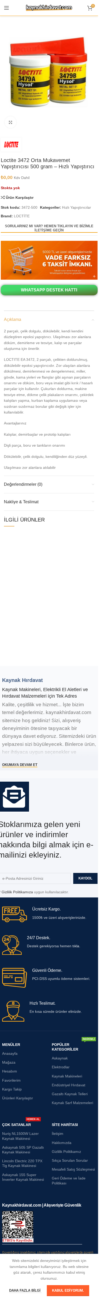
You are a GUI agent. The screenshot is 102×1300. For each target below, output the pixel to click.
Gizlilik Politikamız (66, 1151)
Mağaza (8, 1062)
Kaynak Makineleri (67, 1076)
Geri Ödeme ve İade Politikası (69, 1180)
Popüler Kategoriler (73, 1045)
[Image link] (49, 260)
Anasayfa (10, 1053)
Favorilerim (11, 1080)
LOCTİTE (22, 216)
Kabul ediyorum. (68, 1290)
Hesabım (9, 1071)
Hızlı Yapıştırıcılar (76, 207)
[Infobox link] (49, 914)
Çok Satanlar (21, 1123)
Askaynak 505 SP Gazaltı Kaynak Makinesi (23, 1149)
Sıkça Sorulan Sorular (70, 1160)
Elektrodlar (61, 1067)
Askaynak (60, 1058)
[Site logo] (49, 7)
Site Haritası (65, 1125)
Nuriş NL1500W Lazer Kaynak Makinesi (20, 1135)
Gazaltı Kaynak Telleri (70, 1094)
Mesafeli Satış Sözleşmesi (73, 1169)
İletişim (57, 1133)
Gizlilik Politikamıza (17, 892)
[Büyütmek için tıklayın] (10, 122)
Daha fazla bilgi (25, 1290)
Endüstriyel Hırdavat (68, 1085)
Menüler (11, 1045)
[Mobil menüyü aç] (6, 8)
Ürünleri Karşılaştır (17, 1098)
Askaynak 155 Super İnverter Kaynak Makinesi (23, 1177)
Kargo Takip (12, 1089)
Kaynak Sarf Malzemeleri (72, 1103)
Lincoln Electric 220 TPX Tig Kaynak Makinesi (22, 1163)
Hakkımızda (61, 1143)
